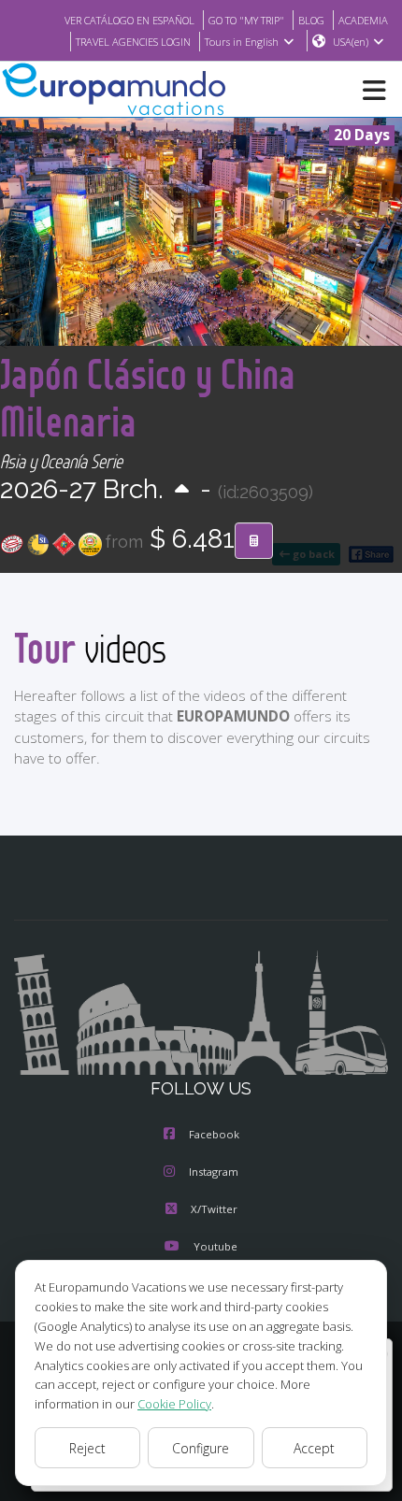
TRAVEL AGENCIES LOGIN (133, 42)
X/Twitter (214, 1209)
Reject (87, 1448)
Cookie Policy (174, 1403)
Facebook (214, 1134)
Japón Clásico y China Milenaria (147, 397)
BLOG (311, 20)
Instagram (213, 1172)
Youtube (215, 1246)
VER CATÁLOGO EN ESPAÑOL (129, 20)
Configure (200, 1448)
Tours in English (242, 42)
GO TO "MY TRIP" (246, 20)
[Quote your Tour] (254, 541)
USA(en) (350, 42)
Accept (314, 1448)
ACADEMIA (363, 20)
